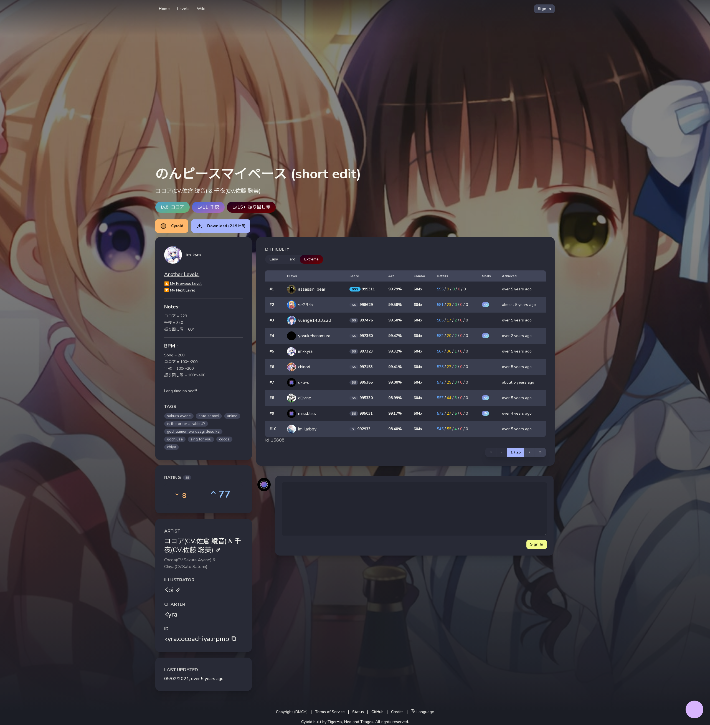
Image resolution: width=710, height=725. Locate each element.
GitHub (377, 711)
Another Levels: (181, 274)
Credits (397, 711)
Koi (169, 589)
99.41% (395, 366)
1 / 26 (516, 452)
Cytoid (177, 226)
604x (418, 289)
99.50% (395, 320)
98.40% (395, 429)
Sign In (544, 8)
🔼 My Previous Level (183, 283)
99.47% (395, 335)
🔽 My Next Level (179, 290)
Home (164, 8)
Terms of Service (330, 711)
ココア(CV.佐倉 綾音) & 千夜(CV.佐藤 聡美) (202, 545)
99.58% (395, 304)
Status (358, 711)
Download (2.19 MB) (226, 226)
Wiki (201, 8)
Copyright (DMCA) (292, 711)
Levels (183, 8)
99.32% (395, 351)
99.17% (395, 413)
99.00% (395, 382)
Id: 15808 (275, 440)
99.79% (395, 289)
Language (424, 711)
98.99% (395, 397)
